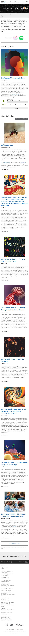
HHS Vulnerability (9, 631)
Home (7, 629)
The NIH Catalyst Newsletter (7, 604)
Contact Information (5, 575)
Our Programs (4, 572)
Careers (3, 608)
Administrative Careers (6, 613)
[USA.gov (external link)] (19, 624)
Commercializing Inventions (7, 588)
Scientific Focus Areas (5, 578)
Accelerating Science (5, 582)
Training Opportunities (6, 618)
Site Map (12, 634)
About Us (3, 565)
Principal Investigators (6, 580)
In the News (3, 599)
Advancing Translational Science (8, 594)
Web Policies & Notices (21, 631)
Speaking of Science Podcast (7, 602)
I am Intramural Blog (5, 600)
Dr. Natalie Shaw (15, 94)
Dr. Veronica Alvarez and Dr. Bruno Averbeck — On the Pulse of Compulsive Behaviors (13, 411)
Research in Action (5, 584)
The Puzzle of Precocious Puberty (13, 78)
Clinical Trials (3, 595)
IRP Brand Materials (19, 629)
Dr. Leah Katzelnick (5, 162)
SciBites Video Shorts (5, 603)
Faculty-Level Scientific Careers (7, 609)
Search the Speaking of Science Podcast (10, 14)
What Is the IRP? (4, 567)
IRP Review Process (5, 586)
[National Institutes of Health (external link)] (11, 624)
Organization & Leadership (7, 571)
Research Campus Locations (7, 573)
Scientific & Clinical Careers (6, 612)
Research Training (6, 616)
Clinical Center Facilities (6, 591)
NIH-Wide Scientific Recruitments (8, 611)
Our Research (5, 577)
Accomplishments (5, 581)
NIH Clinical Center (6, 590)
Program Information (5, 617)
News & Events (5, 598)
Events (2, 606)
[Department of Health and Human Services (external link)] (6, 624)
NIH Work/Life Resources (6, 620)
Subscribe (22, 556)
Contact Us (11, 629)
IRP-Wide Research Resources (7, 585)
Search (16, 634)
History (2, 568)
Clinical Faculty (4, 593)
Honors (2, 569)
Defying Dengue (7, 145)
